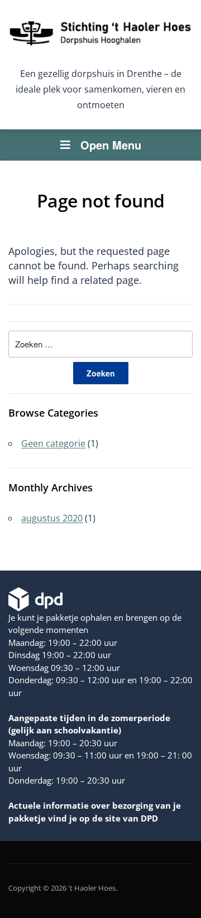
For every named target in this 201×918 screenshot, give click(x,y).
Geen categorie (53, 443)
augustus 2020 (52, 518)
